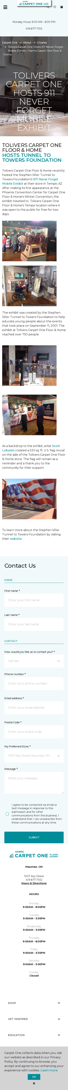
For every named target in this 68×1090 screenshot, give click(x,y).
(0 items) (61, 7)
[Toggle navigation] (5, 7)
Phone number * (15, 674)
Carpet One (9, 42)
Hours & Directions (34, 883)
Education (16, 1035)
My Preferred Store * (17, 746)
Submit (34, 837)
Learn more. (49, 1070)
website (16, 538)
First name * (12, 591)
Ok (34, 1076)
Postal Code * (12, 722)
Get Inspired (18, 1019)
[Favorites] (54, 7)
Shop (12, 1003)
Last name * (11, 615)
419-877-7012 (34, 28)
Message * (10, 769)
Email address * (14, 698)
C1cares (42, 42)
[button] (48, 7)
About (27, 42)
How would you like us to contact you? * (29, 652)
